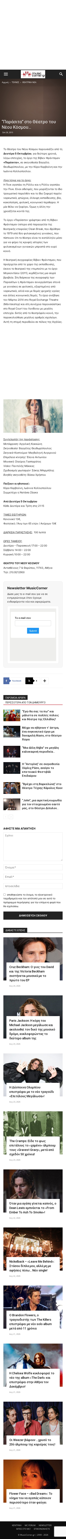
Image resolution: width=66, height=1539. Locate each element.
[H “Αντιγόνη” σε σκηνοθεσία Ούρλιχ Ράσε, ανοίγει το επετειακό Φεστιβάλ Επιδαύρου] (11, 768)
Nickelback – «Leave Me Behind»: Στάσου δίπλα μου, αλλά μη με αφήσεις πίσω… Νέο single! (31, 1266)
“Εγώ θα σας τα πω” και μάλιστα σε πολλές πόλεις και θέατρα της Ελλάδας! (40, 715)
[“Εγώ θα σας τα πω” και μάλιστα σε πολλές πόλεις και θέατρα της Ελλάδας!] (11, 715)
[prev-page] (5, 817)
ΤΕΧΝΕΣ (15, 82)
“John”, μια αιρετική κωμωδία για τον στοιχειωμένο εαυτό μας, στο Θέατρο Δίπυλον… (42, 804)
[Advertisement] (33, 35)
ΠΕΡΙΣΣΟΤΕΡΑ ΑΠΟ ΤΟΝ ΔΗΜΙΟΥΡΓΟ (25, 702)
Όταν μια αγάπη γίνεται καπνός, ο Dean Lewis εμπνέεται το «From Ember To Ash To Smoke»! (32, 1208)
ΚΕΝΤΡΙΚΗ (16, 1525)
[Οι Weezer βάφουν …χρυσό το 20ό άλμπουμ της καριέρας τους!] (33, 1423)
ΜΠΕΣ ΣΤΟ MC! (23, 1528)
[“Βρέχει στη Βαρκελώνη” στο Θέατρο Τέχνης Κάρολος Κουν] (11, 788)
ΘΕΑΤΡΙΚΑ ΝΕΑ (29, 82)
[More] (45, 680)
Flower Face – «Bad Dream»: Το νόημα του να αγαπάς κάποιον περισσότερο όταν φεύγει (30, 1498)
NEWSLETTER (45, 1525)
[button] (5, 74)
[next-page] (11, 817)
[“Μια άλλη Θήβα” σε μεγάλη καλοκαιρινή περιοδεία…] (11, 752)
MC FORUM (30, 1525)
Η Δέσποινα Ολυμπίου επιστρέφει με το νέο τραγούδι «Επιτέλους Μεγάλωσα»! (31, 1092)
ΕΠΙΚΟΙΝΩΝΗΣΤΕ (42, 1528)
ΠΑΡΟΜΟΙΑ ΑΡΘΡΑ (15, 697)
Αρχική (5, 82)
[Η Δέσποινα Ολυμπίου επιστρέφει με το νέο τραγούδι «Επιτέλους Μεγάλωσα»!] (33, 1075)
